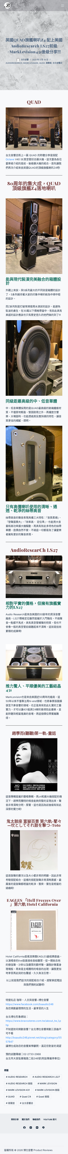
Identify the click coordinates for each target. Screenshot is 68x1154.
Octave (10, 159)
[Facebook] (24, 1127)
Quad (42, 63)
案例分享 (15, 1119)
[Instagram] (31, 1127)
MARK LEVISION (30, 63)
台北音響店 (57, 63)
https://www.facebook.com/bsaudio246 (29, 1004)
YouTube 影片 (50, 1119)
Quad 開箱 (42, 1096)
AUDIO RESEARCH (16, 1076)
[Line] (43, 1127)
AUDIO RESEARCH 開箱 (19, 1083)
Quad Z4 (25, 1096)
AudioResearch (14, 63)
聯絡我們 (36, 1119)
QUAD (10, 1096)
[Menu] (62, 5)
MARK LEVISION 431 (18, 1090)
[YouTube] (37, 1127)
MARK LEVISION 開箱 (47, 1090)
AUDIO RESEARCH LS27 (46, 1076)
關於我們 (25, 1119)
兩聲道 (49, 63)
